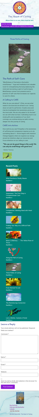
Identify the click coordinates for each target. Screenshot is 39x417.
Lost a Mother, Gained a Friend (16, 318)
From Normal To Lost (13, 288)
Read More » (9, 180)
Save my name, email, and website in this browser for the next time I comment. (19, 381)
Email (3, 364)
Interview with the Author (17, 407)
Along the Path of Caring (14, 258)
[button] (19, 28)
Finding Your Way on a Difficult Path (18, 225)
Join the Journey (14, 411)
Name (3, 357)
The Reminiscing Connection (15, 303)
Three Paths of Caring (13, 273)
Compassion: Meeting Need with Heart (19, 210)
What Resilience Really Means (16, 178)
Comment (5, 334)
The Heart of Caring (19, 16)
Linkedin (12, 409)
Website (3, 372)
